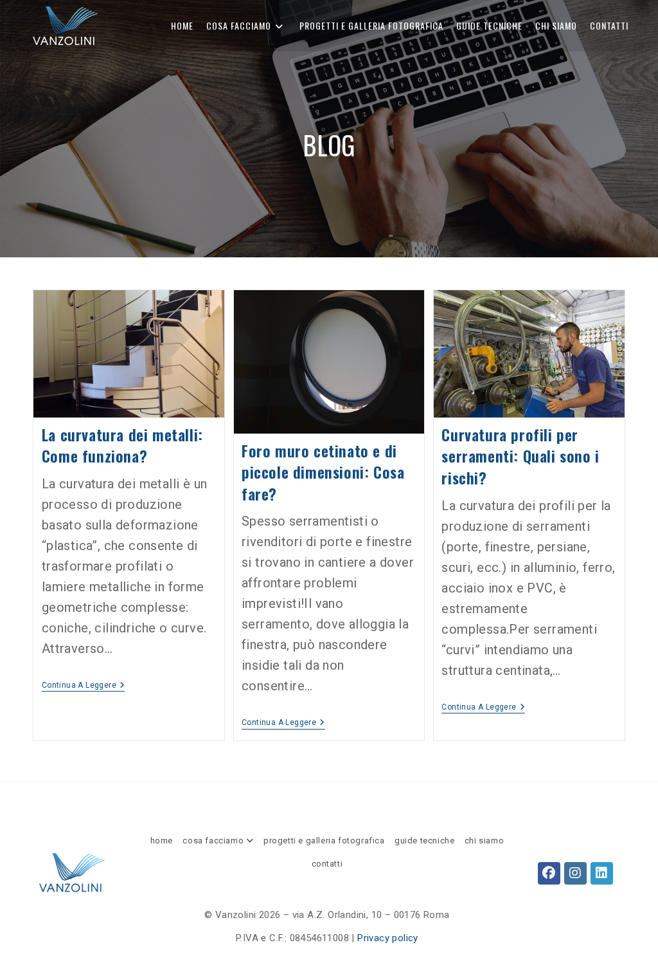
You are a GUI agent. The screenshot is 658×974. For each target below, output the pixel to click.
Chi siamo (484, 840)
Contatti (327, 863)
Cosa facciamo (213, 840)
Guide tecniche (424, 840)
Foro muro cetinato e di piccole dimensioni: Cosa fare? (323, 472)
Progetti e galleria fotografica (324, 840)
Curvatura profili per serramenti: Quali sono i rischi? (520, 456)
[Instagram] (575, 873)
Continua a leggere (83, 685)
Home (161, 840)
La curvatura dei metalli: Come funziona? (122, 445)
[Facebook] (549, 873)
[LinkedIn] (602, 873)
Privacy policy (387, 938)
